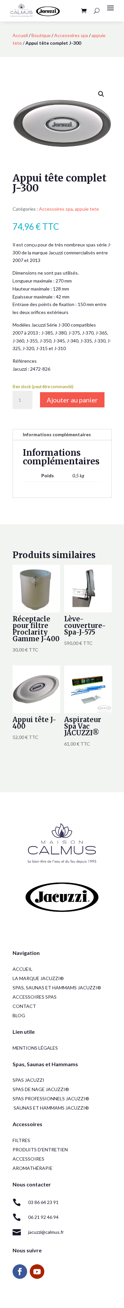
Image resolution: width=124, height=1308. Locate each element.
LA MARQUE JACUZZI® (38, 978)
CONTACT (24, 1006)
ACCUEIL (22, 969)
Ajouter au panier (72, 400)
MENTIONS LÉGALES (35, 1048)
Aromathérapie (33, 1168)
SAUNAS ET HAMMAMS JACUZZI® (51, 1108)
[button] (101, 94)
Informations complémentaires (57, 434)
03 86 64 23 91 (43, 1202)
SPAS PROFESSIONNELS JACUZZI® (51, 1098)
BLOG (19, 1015)
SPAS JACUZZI (28, 1080)
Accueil (20, 35)
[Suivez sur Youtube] (37, 1271)
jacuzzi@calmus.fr (46, 1232)
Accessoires (28, 1159)
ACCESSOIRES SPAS (35, 997)
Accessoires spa (71, 35)
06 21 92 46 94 (43, 1217)
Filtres (21, 1140)
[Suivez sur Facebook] (20, 1271)
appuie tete (87, 209)
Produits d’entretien (40, 1149)
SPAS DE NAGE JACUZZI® (41, 1089)
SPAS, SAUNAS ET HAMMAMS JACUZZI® (57, 987)
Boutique (41, 35)
